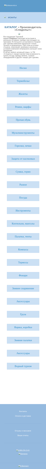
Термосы (23, 262)
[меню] (40, 17)
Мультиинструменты (23, 132)
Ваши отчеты (23, 435)
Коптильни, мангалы (23, 223)
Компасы (23, 249)
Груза (23, 314)
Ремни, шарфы (23, 106)
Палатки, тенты (23, 236)
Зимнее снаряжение (23, 288)
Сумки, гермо (23, 171)
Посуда (23, 197)
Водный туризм (23, 366)
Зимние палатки (23, 340)
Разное (23, 184)
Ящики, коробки (23, 327)
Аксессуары (23, 301)
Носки (23, 68)
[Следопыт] (23, 34)
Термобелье (23, 81)
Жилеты (23, 93)
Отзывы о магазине (23, 431)
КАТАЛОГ (11, 27)
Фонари (23, 275)
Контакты (23, 411)
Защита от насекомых (23, 158)
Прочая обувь (23, 119)
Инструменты (23, 210)
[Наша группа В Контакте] (24, 466)
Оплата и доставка (23, 416)
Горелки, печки (23, 145)
